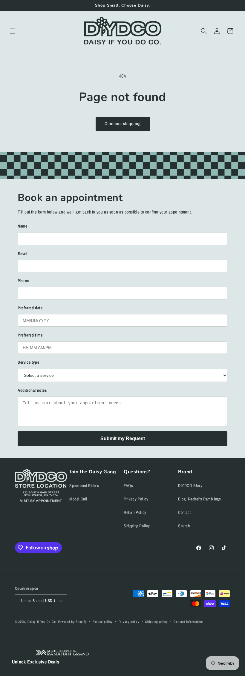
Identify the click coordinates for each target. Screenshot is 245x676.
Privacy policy (129, 622)
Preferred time (30, 335)
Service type (28, 362)
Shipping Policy (137, 525)
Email (22, 253)
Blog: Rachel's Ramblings (199, 499)
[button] (12, 31)
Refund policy (103, 622)
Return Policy (135, 512)
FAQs (128, 485)
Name (22, 226)
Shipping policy (156, 622)
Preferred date (30, 308)
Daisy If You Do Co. (42, 622)
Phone (23, 280)
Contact (184, 512)
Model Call (78, 499)
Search (184, 525)
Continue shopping (123, 123)
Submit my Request (122, 438)
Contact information (188, 622)
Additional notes (32, 390)
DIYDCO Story (190, 485)
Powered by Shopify (72, 622)
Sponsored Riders (84, 485)
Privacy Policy (136, 499)
